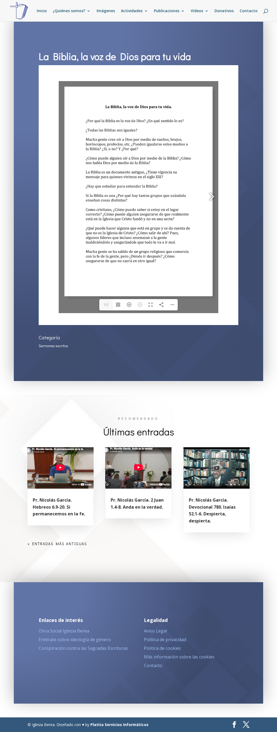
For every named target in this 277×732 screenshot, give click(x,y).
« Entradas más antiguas (57, 543)
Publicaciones (166, 11)
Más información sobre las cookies (179, 657)
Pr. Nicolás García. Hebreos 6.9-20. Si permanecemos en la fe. (59, 507)
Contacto (249, 11)
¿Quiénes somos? (69, 11)
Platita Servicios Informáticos (119, 724)
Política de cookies (162, 648)
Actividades (132, 11)
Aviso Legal (155, 631)
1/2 (106, 304)
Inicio (42, 11)
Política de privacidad (165, 639)
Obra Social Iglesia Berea (64, 631)
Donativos (224, 11)
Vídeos (197, 11)
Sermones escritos (53, 345)
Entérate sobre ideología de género (75, 639)
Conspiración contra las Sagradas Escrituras (83, 648)
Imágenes (106, 11)
